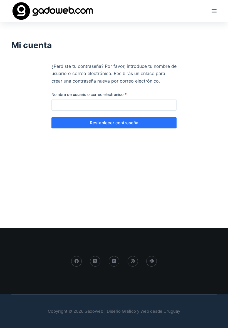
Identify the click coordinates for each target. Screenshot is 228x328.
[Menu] (214, 11)
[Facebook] (76, 261)
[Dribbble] (133, 261)
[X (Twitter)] (95, 261)
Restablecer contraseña (114, 122)
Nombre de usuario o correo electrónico (99, 94)
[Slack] (151, 261)
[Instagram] (114, 261)
